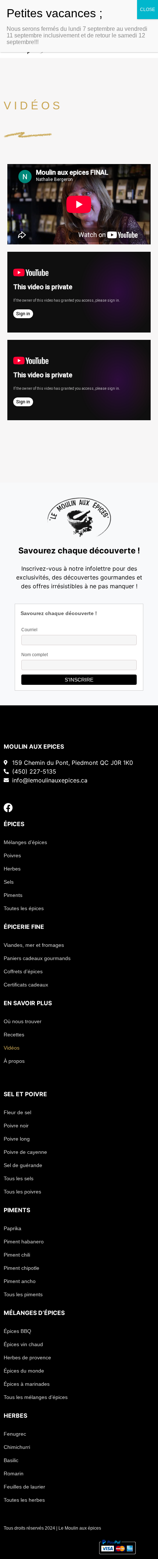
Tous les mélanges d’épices (36, 1397)
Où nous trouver (23, 1021)
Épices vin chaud (23, 1344)
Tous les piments (23, 1294)
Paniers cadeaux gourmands (37, 958)
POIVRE (36, 1094)
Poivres (12, 855)
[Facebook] (8, 807)
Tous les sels (18, 1178)
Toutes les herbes (24, 1500)
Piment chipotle (21, 1268)
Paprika (12, 1228)
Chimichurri (17, 1447)
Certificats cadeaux (26, 985)
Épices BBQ (17, 1331)
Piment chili (17, 1255)
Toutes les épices (24, 908)
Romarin (14, 1473)
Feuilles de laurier (24, 1487)
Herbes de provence (27, 1357)
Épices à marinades (27, 1384)
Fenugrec (15, 1434)
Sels (9, 882)
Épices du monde (24, 1371)
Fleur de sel (17, 1112)
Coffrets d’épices (23, 971)
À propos (14, 1061)
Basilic (11, 1460)
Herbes (12, 869)
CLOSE (147, 9)
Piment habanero (24, 1241)
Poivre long (17, 1139)
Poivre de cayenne (25, 1152)
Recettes (14, 1034)
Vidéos (11, 1048)
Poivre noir (16, 1126)
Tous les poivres (22, 1192)
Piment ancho (20, 1281)
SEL (9, 1094)
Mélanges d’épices (25, 842)
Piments (13, 895)
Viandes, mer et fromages (34, 945)
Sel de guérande (23, 1165)
